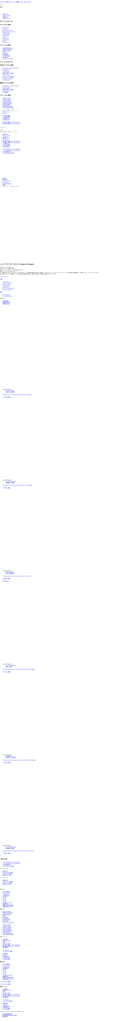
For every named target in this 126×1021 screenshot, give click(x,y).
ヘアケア (5, 28)
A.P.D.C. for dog (7, 98)
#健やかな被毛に (10, 572)
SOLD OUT (6, 581)
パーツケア (6, 70)
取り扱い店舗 (6, 115)
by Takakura (6, 54)
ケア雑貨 (5, 92)
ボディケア (6, 27)
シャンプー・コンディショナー (11, 67)
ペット (4, 898)
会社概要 (5, 939)
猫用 (1, 292)
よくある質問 (6, 117)
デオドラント (6, 32)
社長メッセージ (7, 940)
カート (4, 113)
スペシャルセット (7, 78)
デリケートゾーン (7, 30)
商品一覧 (5, 14)
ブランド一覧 (6, 15)
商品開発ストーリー (8, 906)
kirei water (5, 53)
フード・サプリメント (9, 76)
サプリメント (6, 91)
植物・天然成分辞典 (8, 905)
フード (4, 36)
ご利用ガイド (6, 118)
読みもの (5, 16)
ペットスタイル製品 (5, 984)
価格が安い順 (6, 303)
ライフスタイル (7, 149)
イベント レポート (8, 902)
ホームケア (6, 38)
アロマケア (6, 35)
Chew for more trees (7, 103)
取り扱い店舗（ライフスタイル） (11, 122)
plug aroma (5, 57)
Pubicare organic (7, 50)
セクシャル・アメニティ (9, 31)
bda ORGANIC (6, 56)
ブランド (5, 182)
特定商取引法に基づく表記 (10, 1015)
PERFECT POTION (8, 49)
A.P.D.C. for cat (6, 99)
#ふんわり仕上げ (10, 390)
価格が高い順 (6, 302)
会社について (6, 18)
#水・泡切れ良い (10, 573)
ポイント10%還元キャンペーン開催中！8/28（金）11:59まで (15, 1)
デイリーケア (6, 69)
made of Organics (7, 48)
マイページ (6, 111)
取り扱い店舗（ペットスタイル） (11, 123)
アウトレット (6, 42)
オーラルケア (6, 34)
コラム (4, 901)
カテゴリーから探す (8, 872)
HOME (4, 178)
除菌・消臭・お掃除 (8, 73)
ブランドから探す (7, 873)
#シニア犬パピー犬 (11, 481)
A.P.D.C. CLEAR (7, 100)
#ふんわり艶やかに (11, 665)
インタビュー (6, 894)
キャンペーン (6, 893)
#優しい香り (9, 666)
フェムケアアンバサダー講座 (7, 950)
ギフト (4, 40)
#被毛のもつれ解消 (11, 757)
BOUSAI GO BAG (7, 106)
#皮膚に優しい (9, 756)
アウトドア (6, 39)
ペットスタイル (16, 149)
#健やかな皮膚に (10, 392)
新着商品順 (6, 301)
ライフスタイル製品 (5, 981)
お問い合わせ (6, 119)
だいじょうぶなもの (8, 58)
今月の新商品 (6, 891)
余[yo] (4, 52)
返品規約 (5, 1016)
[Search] (19, 110)
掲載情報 (5, 903)
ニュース (5, 139)
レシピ (4, 899)
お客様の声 (6, 895)
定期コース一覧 (7, 875)
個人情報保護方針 (7, 1014)
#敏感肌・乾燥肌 (10, 482)
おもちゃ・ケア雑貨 (8, 77)
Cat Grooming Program (8, 107)
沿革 (4, 942)
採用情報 (5, 947)
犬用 (4, 185)
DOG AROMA (6, 104)
